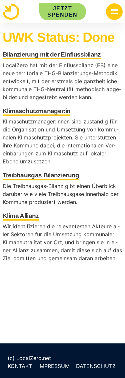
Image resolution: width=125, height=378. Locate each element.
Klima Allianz (21, 215)
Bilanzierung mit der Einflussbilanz (52, 54)
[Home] (11, 11)
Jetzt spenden (62, 12)
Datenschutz (96, 366)
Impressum (54, 366)
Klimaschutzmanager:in (37, 110)
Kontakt (20, 366)
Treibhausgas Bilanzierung (41, 175)
